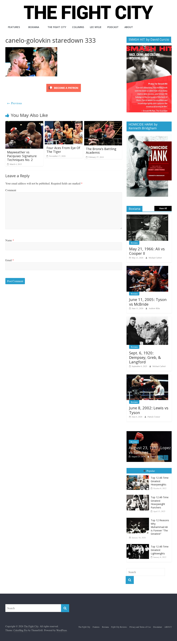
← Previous (14, 103)
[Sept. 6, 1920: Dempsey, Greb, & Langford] (147, 318)
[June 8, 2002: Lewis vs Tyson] (147, 376)
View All (163, 208)
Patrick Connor (154, 416)
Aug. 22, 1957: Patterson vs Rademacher (146, 445)
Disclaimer (157, 623)
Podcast (113, 27)
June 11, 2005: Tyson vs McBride (148, 301)
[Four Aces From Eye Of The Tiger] (64, 123)
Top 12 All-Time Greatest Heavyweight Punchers (160, 499)
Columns (78, 27)
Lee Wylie (95, 27)
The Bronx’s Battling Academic (101, 151)
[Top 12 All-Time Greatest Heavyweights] (139, 472)
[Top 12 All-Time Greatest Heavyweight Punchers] (139, 492)
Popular (151, 467)
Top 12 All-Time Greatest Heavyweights (160, 478)
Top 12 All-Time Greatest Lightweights (160, 547)
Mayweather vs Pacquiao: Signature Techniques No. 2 (22, 156)
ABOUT (128, 27)
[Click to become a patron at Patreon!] (63, 84)
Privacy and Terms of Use (140, 623)
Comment (10, 190)
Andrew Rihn (154, 308)
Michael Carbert (155, 257)
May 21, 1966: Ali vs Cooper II (147, 251)
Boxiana (33, 27)
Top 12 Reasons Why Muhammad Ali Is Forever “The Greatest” (160, 524)
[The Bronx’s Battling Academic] (103, 123)
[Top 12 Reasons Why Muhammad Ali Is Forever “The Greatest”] (139, 515)
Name (9, 240)
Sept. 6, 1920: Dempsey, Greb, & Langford (145, 357)
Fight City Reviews (119, 623)
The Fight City (57, 27)
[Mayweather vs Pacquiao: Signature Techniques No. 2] (24, 123)
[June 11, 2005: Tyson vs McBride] (147, 267)
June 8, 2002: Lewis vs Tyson (148, 410)
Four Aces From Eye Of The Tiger (63, 150)
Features (14, 27)
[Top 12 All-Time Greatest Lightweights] (139, 541)
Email (9, 260)
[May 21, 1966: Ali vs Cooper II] (147, 216)
